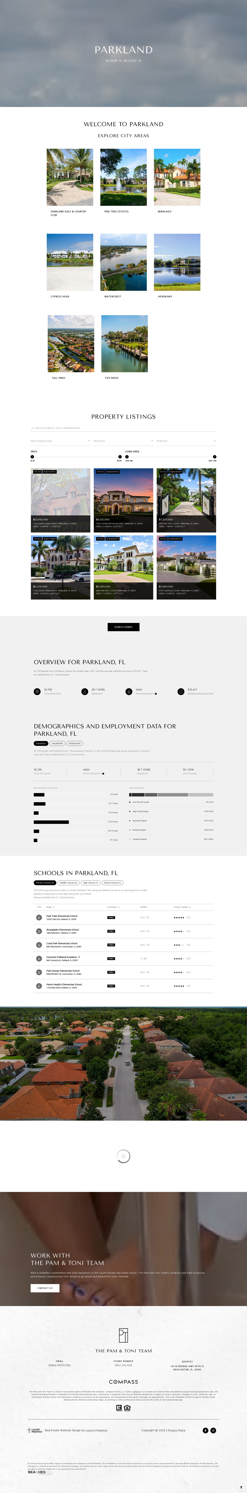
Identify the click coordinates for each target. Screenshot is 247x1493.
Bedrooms (162, 441)
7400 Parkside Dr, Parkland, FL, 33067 (61, 933)
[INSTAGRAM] (213, 1430)
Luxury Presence (96, 1430)
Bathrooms (99, 441)
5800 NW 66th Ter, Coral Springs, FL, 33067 (63, 974)
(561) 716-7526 (123, 1365)
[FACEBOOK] (205, 1430)
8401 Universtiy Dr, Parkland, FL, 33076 (61, 960)
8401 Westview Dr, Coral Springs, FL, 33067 (63, 947)
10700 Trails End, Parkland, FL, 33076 (61, 919)
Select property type (41, 441)
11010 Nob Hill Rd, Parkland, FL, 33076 (61, 988)
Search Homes (123, 627)
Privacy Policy (176, 1430)
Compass (136, 1392)
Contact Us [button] (45, 1288)
